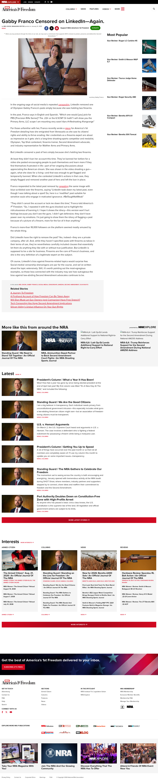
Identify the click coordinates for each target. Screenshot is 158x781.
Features (94, 9)
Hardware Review (146, 580)
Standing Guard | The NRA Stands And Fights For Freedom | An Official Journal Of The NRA (59, 605)
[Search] (154, 9)
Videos (105, 9)
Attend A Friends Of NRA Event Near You (136, 767)
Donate (37, 2)
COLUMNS (69, 581)
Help (3, 701)
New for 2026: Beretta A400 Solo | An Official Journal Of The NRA (97, 575)
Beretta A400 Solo (89, 581)
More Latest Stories (88, 520)
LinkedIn (61, 285)
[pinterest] (56, 27)
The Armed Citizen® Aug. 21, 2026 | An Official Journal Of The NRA (18, 575)
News (83, 9)
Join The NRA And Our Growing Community (58, 767)
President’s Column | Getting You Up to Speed (65, 447)
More (17, 374)
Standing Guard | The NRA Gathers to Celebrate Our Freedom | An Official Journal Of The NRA (57, 595)
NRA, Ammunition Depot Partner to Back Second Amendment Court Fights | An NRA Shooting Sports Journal (58, 356)
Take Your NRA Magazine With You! (18, 767)
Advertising (6, 691)
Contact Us (6, 695)
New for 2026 (110, 581)
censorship (63, 104)
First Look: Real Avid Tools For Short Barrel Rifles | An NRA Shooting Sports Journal (98, 586)
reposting (63, 186)
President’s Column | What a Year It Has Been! (65, 380)
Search (4, 704)
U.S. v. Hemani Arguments (53, 424)
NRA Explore (85, 695)
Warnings (42, 777)
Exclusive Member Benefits (130, 695)
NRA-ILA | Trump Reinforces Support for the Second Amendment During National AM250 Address (135, 346)
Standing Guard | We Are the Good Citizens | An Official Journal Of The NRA (59, 586)
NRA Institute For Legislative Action (93, 691)
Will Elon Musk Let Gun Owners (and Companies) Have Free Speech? (45, 300)
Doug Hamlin (61, 581)
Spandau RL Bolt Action (131, 580)
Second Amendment (71, 285)
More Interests (26, 542)
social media (43, 285)
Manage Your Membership (129, 701)
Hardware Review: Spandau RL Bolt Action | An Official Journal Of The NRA (138, 575)
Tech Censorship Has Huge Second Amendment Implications (41, 303)
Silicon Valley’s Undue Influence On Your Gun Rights (37, 306)
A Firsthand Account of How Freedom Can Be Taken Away (40, 296)
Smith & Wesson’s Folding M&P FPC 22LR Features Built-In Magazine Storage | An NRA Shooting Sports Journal (97, 605)
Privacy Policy (6, 777)
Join (24, 2)
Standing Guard (49, 581)
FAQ (3, 698)
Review (124, 582)
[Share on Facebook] (46, 27)
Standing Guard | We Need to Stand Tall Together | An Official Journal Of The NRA (18, 355)
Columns (70, 9)
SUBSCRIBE (13, 667)
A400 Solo (100, 581)
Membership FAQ (126, 698)
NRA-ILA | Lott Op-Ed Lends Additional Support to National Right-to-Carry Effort (97, 345)
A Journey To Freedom (22, 293)
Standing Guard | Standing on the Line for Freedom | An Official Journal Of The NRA (58, 575)
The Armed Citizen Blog (23, 580)
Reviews (124, 547)
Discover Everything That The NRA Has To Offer (96, 767)
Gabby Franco (32, 285)
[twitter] (51, 27)
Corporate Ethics (30, 777)
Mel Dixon (22, 285)
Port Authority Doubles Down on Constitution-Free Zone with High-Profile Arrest (68, 498)
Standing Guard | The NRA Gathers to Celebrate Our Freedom (69, 470)
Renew (30, 2)
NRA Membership (126, 691)
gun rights (84, 285)
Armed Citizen (8, 547)
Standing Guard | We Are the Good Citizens (63, 402)
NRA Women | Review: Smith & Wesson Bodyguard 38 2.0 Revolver (136, 587)
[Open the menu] (123, 8)
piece (68, 128)
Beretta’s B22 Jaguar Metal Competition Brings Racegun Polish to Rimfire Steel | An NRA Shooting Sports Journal (98, 595)
